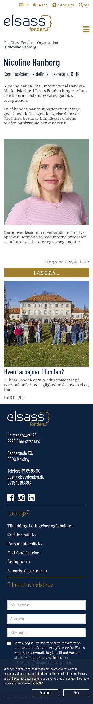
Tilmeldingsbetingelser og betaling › (40, 525)
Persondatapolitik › (25, 543)
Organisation (47, 43)
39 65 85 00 (30, 471)
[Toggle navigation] (86, 29)
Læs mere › (14, 397)
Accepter (45, 692)
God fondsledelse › (24, 552)
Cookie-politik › (22, 534)
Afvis (76, 692)
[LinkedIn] (31, 497)
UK (26, 4)
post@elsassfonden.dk (25, 477)
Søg (86, 4)
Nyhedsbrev (66, 4)
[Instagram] (21, 497)
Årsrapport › (18, 561)
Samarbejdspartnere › (27, 570)
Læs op (42, 4)
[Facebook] (10, 497)
